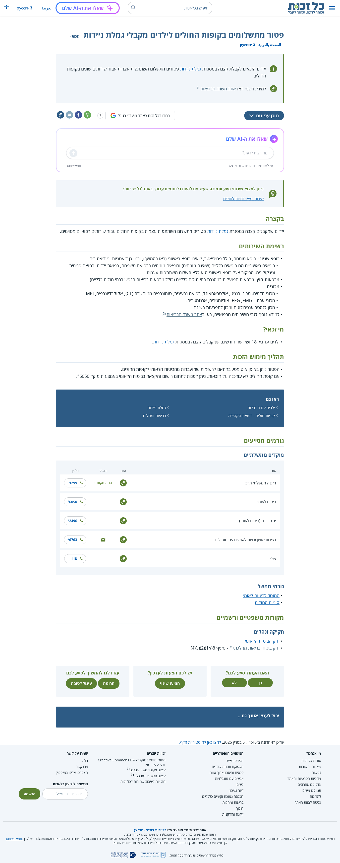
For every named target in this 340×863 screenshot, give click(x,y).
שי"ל (272, 558)
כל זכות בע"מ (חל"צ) (150, 830)
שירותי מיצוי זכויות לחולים (243, 198)
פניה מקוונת (103, 482)
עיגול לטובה (81, 683)
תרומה (108, 683)
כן (260, 682)
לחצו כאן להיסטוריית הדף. (200, 742)
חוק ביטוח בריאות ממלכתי (256, 648)
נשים (239, 784)
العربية (47, 8)
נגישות (316, 772)
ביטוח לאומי (266, 502)
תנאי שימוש (74, 166)
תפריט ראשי (235, 760)
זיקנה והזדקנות (232, 814)
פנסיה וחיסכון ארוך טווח (226, 772)
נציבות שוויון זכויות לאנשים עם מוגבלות (245, 539)
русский (24, 8)
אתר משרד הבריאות (218, 89)
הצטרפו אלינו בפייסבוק (72, 772)
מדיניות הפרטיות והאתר (304, 778)
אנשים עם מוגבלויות (229, 778)
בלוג (85, 760)
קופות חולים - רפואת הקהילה (251, 415)
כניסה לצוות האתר (308, 802)
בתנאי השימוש (14, 839)
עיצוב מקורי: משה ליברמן (148, 770)
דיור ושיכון (236, 790)
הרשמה (29, 794)
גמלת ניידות (190, 69)
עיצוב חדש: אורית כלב (150, 776)
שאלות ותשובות (310, 766)
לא (234, 682)
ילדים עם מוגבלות (261, 407)
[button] (332, 8)
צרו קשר (82, 766)
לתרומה (315, 796)
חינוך (239, 808)
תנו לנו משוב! (311, 790)
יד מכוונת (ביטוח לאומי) (257, 521)
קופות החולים (267, 602)
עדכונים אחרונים (309, 784)
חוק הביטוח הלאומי (262, 641)
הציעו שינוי (170, 683)
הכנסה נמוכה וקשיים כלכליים (222, 796)
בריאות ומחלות (154, 415)
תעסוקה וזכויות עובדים (227, 766)
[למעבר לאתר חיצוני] (123, 482)
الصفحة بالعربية (269, 44)
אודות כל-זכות (311, 760)
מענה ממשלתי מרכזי (259, 483)
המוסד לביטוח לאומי (261, 595)
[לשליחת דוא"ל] (103, 539)
